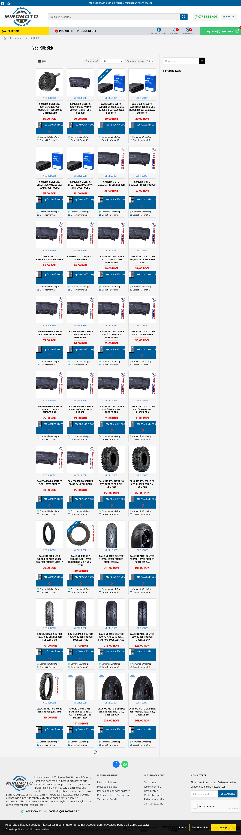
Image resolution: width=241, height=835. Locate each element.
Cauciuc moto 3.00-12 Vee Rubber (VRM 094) (49, 710)
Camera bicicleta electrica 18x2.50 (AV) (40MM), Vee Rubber (49, 184)
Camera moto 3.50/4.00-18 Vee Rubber (49, 258)
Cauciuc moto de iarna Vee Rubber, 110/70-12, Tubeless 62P (111, 711)
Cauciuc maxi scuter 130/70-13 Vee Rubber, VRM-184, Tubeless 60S (111, 636)
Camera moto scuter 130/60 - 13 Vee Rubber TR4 (142, 259)
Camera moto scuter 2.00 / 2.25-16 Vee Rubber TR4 (80, 334)
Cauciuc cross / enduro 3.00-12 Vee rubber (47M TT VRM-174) (80, 561)
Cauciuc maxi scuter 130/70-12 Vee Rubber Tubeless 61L (80, 636)
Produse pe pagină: (136, 61)
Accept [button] (223, 827)
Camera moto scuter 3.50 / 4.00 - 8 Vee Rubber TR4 (111, 409)
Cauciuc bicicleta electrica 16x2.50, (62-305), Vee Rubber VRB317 (49, 559)
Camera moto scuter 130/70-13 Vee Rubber (49, 333)
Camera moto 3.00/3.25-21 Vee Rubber (142, 183)
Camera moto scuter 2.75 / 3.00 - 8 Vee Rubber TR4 (49, 409)
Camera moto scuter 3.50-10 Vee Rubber (49, 483)
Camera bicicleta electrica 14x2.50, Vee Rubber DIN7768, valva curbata (111, 108)
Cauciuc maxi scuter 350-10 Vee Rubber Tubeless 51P (142, 636)
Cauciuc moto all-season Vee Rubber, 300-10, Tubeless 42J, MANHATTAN (80, 713)
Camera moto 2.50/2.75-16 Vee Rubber (111, 183)
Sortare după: (92, 61)
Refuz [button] (182, 827)
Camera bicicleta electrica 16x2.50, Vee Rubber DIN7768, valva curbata (142, 108)
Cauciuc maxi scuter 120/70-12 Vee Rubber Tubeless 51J (49, 636)
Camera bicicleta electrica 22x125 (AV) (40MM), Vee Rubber (80, 184)
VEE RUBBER (49, 98)
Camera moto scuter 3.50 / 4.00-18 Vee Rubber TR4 (142, 409)
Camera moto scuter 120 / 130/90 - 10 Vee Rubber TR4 (111, 259)
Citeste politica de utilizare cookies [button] (27, 829)
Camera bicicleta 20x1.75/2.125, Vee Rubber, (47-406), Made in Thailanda (49, 108)
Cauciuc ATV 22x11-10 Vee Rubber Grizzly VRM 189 (111, 484)
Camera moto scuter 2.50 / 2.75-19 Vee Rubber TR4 (111, 334)
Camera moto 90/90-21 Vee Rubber (80, 258)
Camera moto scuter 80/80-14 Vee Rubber (80, 483)
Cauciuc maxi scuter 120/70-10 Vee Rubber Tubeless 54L (142, 559)
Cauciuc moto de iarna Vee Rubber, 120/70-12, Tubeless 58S (142, 711)
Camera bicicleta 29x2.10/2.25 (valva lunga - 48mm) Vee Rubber (80, 108)
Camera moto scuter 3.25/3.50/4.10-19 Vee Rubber (80, 409)
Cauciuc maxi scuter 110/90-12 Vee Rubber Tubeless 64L (111, 559)
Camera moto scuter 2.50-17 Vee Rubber (142, 333)
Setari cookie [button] (200, 827)
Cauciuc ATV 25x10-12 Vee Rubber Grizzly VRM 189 (142, 484)
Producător (16, 38)
